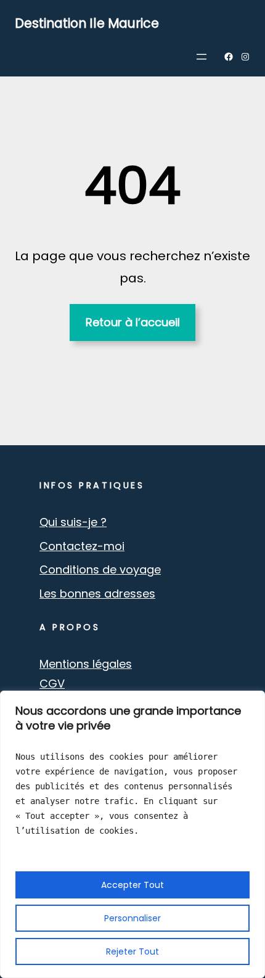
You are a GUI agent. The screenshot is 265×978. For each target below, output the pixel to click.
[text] (132, 793)
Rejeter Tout (132, 951)
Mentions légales (85, 664)
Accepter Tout (132, 885)
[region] (132, 834)
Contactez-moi (81, 546)
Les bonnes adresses (97, 593)
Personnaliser (132, 918)
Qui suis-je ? (73, 522)
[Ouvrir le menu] (201, 56)
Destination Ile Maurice (87, 23)
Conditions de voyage (100, 569)
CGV (52, 683)
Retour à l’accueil (133, 322)
